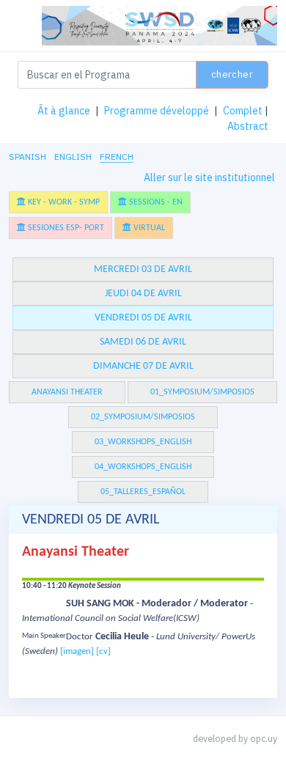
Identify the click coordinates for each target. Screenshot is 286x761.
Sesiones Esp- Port (65, 228)
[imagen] (77, 651)
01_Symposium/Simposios (202, 392)
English (73, 156)
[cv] (103, 651)
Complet (243, 110)
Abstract (247, 126)
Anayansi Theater (67, 392)
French (116, 156)
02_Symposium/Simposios (143, 417)
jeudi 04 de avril (143, 293)
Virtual (148, 228)
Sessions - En (155, 202)
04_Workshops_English (143, 467)
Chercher (232, 74)
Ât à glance (63, 110)
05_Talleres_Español (143, 492)
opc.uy (263, 738)
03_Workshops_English (143, 442)
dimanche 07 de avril (143, 366)
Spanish (27, 156)
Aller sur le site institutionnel (209, 177)
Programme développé (156, 110)
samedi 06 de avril (143, 342)
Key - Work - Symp (63, 202)
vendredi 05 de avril (143, 317)
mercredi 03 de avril (143, 269)
